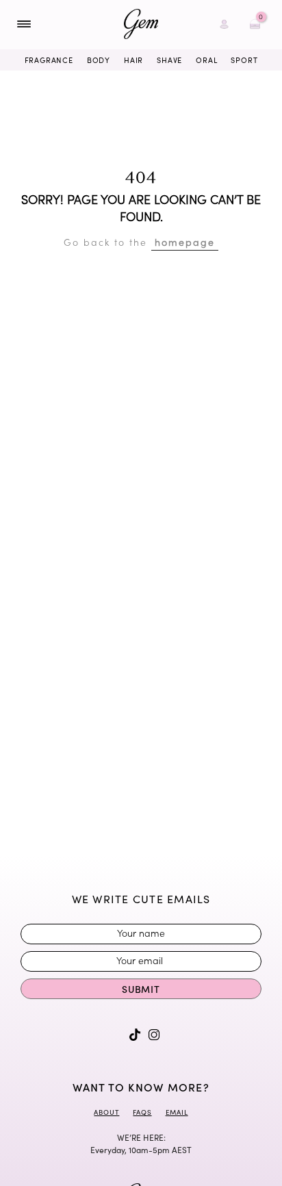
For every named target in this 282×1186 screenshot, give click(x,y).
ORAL (206, 60)
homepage (185, 242)
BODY (98, 60)
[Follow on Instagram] (154, 1034)
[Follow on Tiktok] (135, 1034)
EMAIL (177, 1112)
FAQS (142, 1112)
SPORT (244, 60)
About (106, 1112)
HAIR (133, 60)
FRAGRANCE (49, 60)
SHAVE (169, 60)
